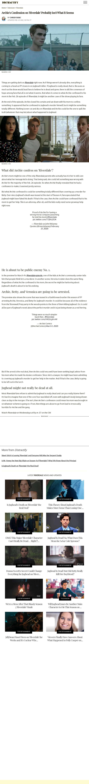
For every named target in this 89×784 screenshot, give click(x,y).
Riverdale (19, 8)
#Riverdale (52, 217)
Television (11, 8)
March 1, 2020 (52, 326)
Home (4, 8)
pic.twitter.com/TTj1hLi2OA (44, 219)
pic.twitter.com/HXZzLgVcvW (44, 319)
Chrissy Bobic (15, 17)
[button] (85, 2)
